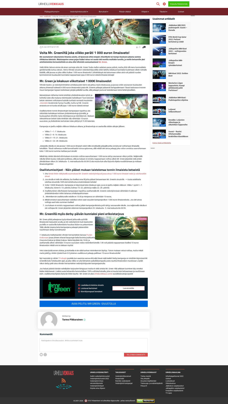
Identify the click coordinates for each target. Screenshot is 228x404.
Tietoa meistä (146, 376)
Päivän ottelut (125, 11)
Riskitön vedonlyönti (122, 381)
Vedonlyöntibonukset (123, 376)
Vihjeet (144, 11)
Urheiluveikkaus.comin (103, 274)
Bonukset (103, 11)
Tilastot (163, 11)
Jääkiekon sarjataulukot (175, 386)
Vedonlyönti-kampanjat (123, 383)
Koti (41, 16)
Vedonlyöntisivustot (78, 11)
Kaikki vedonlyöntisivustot (100, 376)
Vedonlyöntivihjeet (97, 386)
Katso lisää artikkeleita (162, 143)
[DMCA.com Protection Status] (146, 401)
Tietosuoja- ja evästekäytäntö (152, 383)
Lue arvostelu (128, 288)
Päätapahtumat (51, 11)
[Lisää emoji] (45, 354)
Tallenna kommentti (136, 354)
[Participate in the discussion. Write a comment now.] (94, 345)
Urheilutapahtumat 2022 (174, 376)
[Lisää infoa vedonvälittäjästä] (59, 288)
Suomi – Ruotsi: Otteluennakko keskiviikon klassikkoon (178, 133)
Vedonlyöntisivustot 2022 (99, 379)
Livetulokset (170, 381)
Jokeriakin (44, 103)
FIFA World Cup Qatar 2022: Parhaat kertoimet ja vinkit (177, 39)
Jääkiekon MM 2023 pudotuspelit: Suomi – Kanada (177, 27)
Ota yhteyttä (145, 379)
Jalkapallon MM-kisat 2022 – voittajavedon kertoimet (177, 51)
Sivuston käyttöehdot (148, 381)
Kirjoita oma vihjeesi (97, 388)
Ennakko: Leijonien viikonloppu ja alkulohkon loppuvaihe (177, 122)
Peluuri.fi (144, 386)
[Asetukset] (164, 4)
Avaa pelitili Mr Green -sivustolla (94, 304)
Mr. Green (103, 62)
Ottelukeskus (171, 383)
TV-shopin (62, 258)
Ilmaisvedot (119, 379)
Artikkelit (47, 16)
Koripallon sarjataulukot (174, 391)
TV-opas (169, 393)
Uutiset (181, 11)
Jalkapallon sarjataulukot (175, 388)
